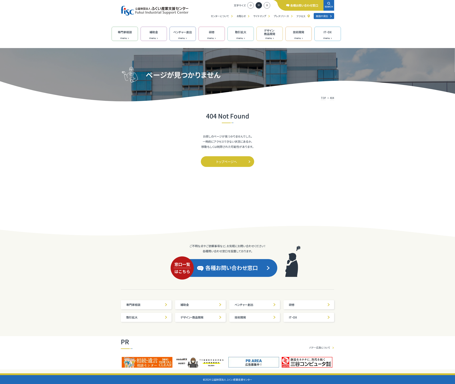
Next (337, 362)
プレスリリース (281, 16)
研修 (292, 305)
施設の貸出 (322, 16)
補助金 (184, 305)
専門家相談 (133, 305)
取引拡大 (132, 317)
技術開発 (240, 317)
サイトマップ (259, 16)
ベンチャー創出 (244, 305)
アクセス (301, 16)
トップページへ (226, 161)
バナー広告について (319, 347)
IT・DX (293, 317)
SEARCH (329, 6)
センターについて (220, 16)
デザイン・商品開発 (192, 317)
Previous (118, 362)
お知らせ (241, 16)
